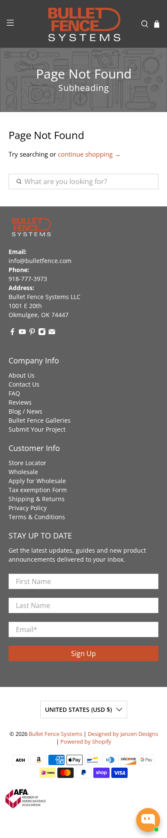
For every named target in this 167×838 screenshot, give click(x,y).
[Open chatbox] (148, 820)
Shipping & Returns (37, 499)
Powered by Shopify (85, 741)
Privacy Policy (28, 508)
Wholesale (23, 472)
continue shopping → (89, 154)
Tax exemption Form (38, 490)
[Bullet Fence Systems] (83, 23)
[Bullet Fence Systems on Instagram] (42, 333)
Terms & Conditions (37, 517)
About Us (22, 375)
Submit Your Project (37, 429)
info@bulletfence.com (40, 261)
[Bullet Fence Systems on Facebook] (12, 333)
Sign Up (83, 653)
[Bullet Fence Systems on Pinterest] (32, 333)
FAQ (14, 393)
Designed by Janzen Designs (123, 734)
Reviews (20, 402)
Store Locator (27, 463)
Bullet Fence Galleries (40, 420)
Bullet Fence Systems (55, 734)
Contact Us (24, 384)
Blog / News (25, 411)
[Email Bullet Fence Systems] (52, 333)
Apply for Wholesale (37, 481)
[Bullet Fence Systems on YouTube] (22, 333)
